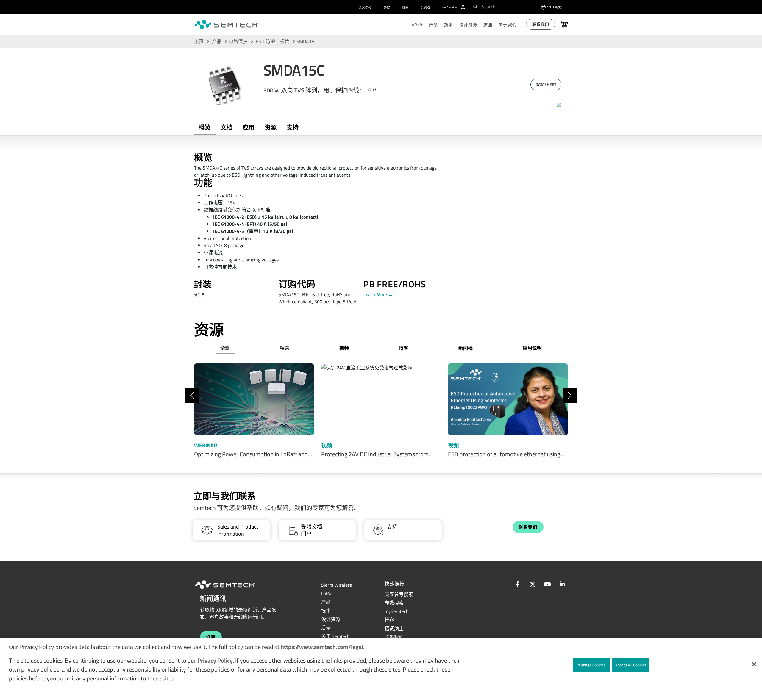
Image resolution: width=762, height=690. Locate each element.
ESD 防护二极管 (273, 41)
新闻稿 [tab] (465, 348)
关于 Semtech (335, 636)
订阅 (211, 637)
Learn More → (378, 294)
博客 (389, 619)
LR (326, 593)
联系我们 (540, 24)
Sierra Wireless (336, 585)
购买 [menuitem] (405, 7)
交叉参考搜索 (399, 594)
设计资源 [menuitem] (468, 24)
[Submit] (475, 6)
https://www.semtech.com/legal (322, 646)
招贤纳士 (394, 628)
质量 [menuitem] (488, 24)
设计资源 (330, 619)
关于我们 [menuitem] (508, 24)
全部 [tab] (225, 348)
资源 (271, 127)
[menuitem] (463, 7)
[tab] (271, 127)
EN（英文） (556, 7)
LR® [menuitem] (416, 24)
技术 (326, 610)
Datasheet (545, 84)
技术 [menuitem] (448, 24)
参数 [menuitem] (387, 7)
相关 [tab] (284, 348)
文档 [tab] (226, 127)
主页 (199, 41)
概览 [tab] (205, 127)
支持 (293, 127)
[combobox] (507, 6)
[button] (754, 664)
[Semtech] (231, 589)
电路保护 (238, 41)
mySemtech (397, 611)
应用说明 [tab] (532, 348)
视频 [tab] (344, 348)
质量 (326, 627)
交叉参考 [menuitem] (365, 7)
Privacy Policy (215, 660)
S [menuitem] (451, 7)
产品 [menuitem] (433, 24)
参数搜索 (394, 602)
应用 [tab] (248, 127)
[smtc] (226, 24)
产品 (216, 41)
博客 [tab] (403, 348)
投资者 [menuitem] (425, 7)
